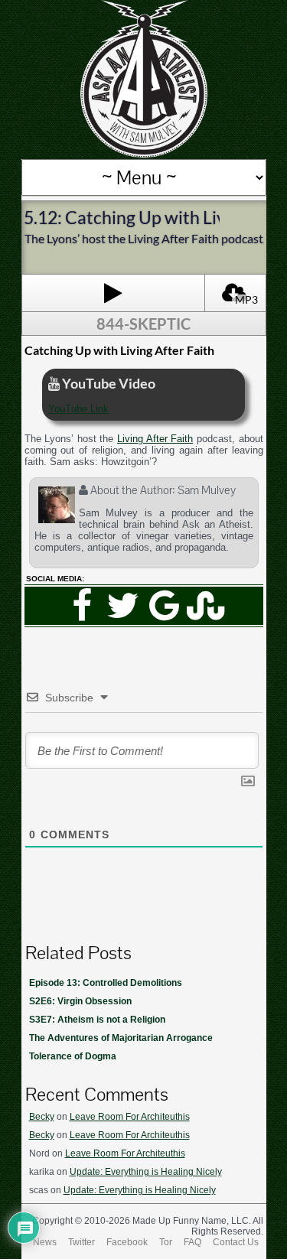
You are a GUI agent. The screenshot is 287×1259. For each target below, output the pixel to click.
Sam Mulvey (207, 490)
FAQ (192, 1242)
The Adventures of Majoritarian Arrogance (121, 1038)
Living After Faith (155, 438)
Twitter (81, 1242)
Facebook (127, 1242)
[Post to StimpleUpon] (206, 606)
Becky (41, 1116)
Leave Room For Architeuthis (130, 1116)
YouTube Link (78, 409)
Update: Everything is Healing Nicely (146, 1171)
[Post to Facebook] (82, 606)
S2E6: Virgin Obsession (80, 1001)
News (45, 1242)
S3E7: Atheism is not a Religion (97, 1019)
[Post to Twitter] (123, 606)
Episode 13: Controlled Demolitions (105, 983)
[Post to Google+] (164, 606)
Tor (165, 1242)
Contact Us (236, 1242)
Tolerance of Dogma (72, 1056)
